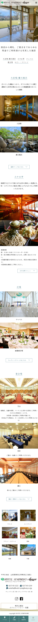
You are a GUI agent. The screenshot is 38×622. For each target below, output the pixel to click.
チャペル (29, 59)
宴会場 (10, 62)
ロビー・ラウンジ (22, 62)
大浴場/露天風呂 (9, 59)
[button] (19, 499)
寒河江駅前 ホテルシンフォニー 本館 (19, 607)
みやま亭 (21, 59)
